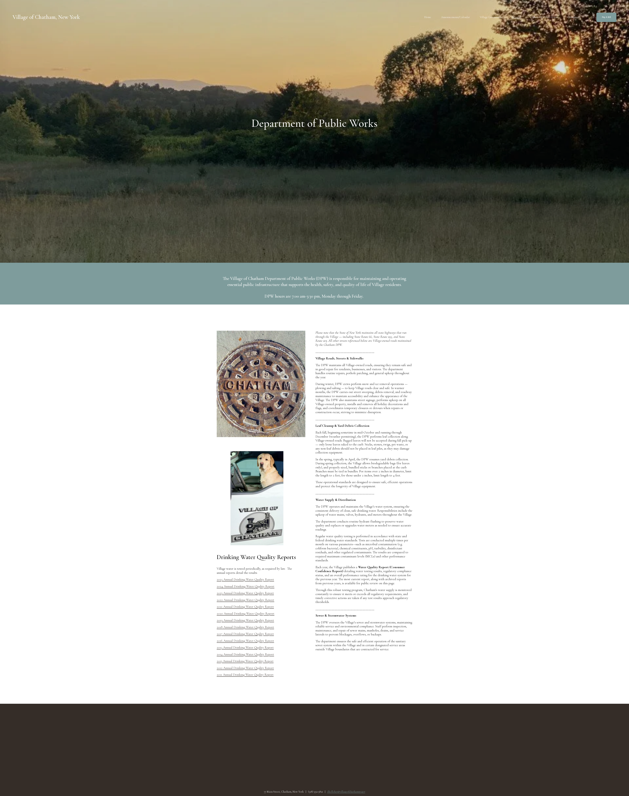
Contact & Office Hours (544, 17)
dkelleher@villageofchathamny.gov (346, 791)
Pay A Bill (606, 17)
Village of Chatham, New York (46, 17)
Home (427, 17)
